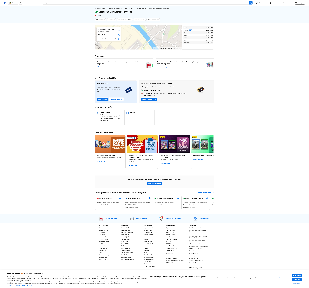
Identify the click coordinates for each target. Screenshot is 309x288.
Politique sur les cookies (172, 256)
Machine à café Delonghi (127, 259)
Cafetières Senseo (103, 257)
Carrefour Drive (148, 232)
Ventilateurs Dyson (104, 241)
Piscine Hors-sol (125, 243)
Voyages (146, 252)
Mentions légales (193, 234)
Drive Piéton (147, 237)
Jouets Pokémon (125, 250)
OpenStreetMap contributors (175, 48)
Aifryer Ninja (124, 241)
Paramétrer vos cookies (172, 258)
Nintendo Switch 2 (103, 248)
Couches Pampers (125, 239)
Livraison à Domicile (149, 234)
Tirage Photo (147, 255)
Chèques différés (103, 230)
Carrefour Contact (171, 237)
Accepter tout (297, 275)
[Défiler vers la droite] (210, 152)
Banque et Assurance (149, 246)
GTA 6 (100, 252)
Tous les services (148, 264)
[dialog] (154, 279)
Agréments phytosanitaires (196, 260)
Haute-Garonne (129, 8)
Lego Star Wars (125, 255)
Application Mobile (149, 228)
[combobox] (148, 2)
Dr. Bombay (102, 232)
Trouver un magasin (111, 218)
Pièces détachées (193, 262)
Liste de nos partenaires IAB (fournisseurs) (274, 278)
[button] (20, 2)
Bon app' (168, 241)
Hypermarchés (170, 228)
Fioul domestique (148, 243)
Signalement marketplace (195, 248)
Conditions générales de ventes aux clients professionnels (198, 237)
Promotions (102, 228)
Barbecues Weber (125, 230)
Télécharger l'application (173, 218)
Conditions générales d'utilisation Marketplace (197, 230)
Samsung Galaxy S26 (104, 259)
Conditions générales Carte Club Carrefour (197, 240)
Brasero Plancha (125, 228)
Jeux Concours (147, 261)
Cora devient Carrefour (172, 246)
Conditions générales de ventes (197, 228)
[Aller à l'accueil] (4, 2)
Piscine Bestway (125, 248)
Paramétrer (296, 283)
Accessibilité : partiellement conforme (198, 246)
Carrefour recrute (148, 257)
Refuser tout (296, 279)
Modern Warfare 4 (103, 237)
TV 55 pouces (124, 246)
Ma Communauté (148, 259)
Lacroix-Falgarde (141, 8)
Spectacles (146, 250)
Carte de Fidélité (148, 230)
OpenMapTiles (163, 48)
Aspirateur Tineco (103, 246)
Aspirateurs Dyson (126, 257)
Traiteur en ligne (148, 241)
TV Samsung (102, 243)
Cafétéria (168, 243)
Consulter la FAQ (205, 218)
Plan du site (192, 250)
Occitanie (119, 8)
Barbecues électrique (104, 255)
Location (146, 248)
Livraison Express (148, 239)
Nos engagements (193, 256)
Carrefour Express (170, 234)
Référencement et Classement (196, 244)
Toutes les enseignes (171, 248)
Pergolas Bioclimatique (127, 232)
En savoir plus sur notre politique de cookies (20, 285)
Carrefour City (170, 232)
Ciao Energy (102, 234)
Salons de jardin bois (126, 237)
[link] (120, 199)
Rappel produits (193, 265)
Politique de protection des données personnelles (175, 261)
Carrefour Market (170, 230)
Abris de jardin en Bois (127, 252)
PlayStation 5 (102, 250)
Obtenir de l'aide (141, 218)
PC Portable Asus (103, 239)
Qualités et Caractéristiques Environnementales (196, 268)
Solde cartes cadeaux (149, 266)
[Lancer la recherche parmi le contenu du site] (250, 2)
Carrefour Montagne (171, 239)
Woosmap (156, 48)
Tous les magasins (170, 250)
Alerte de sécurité (193, 258)
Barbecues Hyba (125, 234)
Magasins (110, 8)
